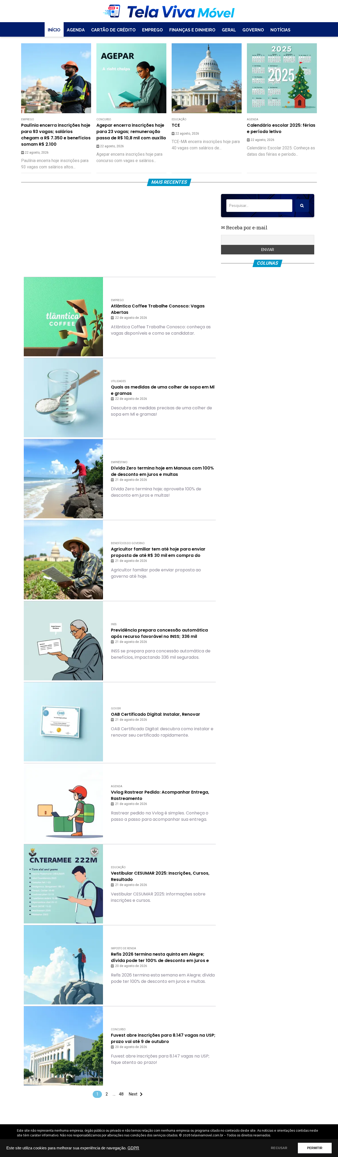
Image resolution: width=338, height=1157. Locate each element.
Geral (229, 29)
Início (54, 29)
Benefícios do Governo (128, 543)
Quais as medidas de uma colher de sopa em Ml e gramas (162, 390)
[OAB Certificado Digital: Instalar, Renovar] (63, 721)
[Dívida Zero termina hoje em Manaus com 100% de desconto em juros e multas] (63, 478)
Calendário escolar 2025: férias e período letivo (281, 128)
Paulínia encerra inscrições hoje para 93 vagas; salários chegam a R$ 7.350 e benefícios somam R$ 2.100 (56, 134)
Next (133, 1094)
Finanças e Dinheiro (192, 29)
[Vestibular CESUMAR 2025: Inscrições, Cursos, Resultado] (63, 883)
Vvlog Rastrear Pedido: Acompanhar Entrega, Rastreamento (160, 795)
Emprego (152, 29)
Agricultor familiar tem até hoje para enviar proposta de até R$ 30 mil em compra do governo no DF (158, 552)
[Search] (302, 205)
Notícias (280, 29)
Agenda (76, 29)
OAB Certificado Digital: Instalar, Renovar (155, 714)
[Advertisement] (120, 231)
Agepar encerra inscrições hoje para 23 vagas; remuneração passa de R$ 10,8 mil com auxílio (131, 131)
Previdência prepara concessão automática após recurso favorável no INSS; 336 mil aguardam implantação (159, 633)
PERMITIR (314, 1148)
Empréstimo (119, 462)
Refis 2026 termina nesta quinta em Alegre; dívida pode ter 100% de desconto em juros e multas (160, 957)
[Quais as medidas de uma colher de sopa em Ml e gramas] (63, 397)
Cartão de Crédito (113, 29)
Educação (179, 119)
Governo (253, 29)
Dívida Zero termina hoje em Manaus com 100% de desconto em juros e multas (162, 471)
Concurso (103, 119)
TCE (176, 125)
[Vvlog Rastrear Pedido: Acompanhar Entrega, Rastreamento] (63, 802)
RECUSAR (279, 1148)
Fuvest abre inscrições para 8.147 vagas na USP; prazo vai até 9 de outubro (163, 1038)
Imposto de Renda (123, 948)
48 (121, 1094)
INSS (113, 624)
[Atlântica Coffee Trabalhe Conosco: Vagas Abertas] (63, 316)
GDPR (133, 1148)
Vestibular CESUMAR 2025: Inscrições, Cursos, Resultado (160, 876)
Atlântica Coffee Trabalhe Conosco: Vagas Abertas (158, 309)
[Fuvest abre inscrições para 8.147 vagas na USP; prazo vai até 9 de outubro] (63, 1045)
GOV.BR (116, 708)
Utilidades (118, 381)
